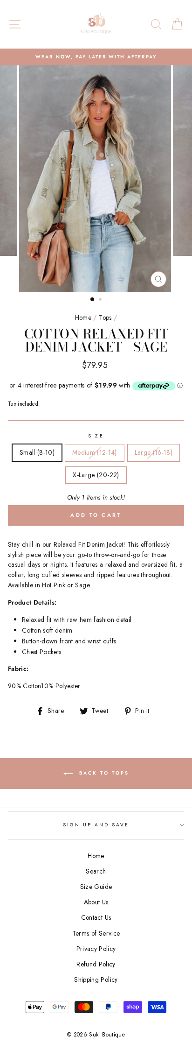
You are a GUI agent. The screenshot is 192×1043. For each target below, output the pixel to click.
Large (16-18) (153, 452)
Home (83, 317)
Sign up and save (96, 824)
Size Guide (96, 886)
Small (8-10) (37, 452)
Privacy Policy (96, 948)
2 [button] (101, 300)
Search (96, 871)
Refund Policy (95, 964)
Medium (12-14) (94, 452)
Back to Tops (102, 772)
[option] (96, 57)
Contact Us (96, 917)
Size (95, 435)
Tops (105, 317)
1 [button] (92, 299)
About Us (96, 902)
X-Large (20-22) (96, 474)
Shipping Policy (95, 979)
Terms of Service (96, 933)
